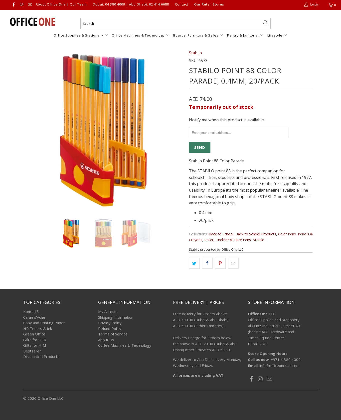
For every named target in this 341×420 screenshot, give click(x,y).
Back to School (221, 234)
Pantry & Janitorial (243, 35)
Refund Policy (109, 328)
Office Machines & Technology (138, 35)
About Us (106, 339)
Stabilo (195, 53)
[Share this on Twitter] (194, 263)
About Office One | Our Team (61, 5)
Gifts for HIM (34, 345)
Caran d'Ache (34, 317)
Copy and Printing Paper (44, 322)
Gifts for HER (34, 339)
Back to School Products (255, 234)
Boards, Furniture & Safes (195, 35)
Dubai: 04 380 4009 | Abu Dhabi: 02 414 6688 (131, 5)
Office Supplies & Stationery (79, 35)
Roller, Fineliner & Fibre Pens (227, 239)
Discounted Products (41, 356)
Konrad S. (31, 311)
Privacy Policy (110, 322)
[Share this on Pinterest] (220, 263)
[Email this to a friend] (233, 263)
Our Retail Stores (209, 5)
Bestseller (32, 350)
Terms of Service (113, 333)
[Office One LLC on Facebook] (13, 5)
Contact (181, 5)
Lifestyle (274, 35)
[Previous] (32, 130)
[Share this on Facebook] (207, 263)
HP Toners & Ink (37, 328)
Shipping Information (115, 317)
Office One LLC (50, 398)
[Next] (175, 130)
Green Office (34, 333)
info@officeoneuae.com (279, 365)
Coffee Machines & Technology (124, 345)
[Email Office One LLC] (29, 5)
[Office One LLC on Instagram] (21, 5)
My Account (108, 311)
